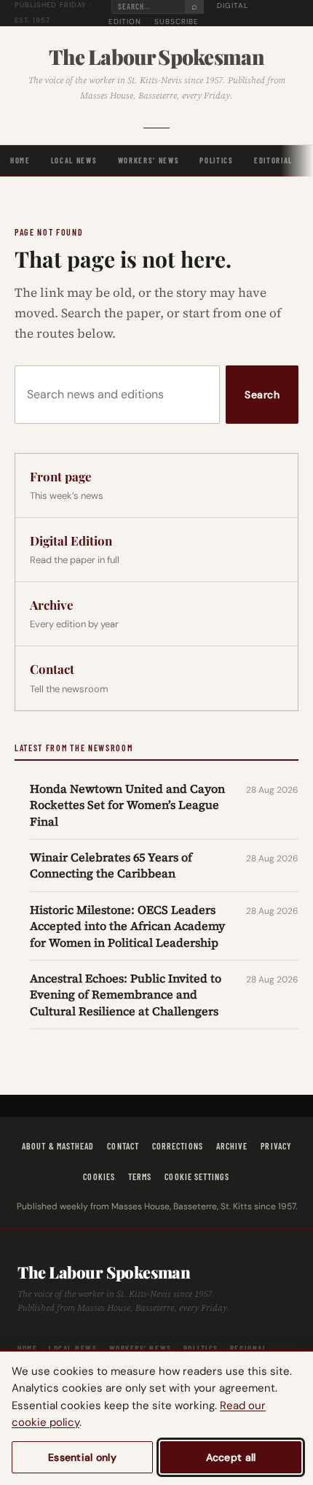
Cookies (99, 1176)
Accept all (231, 1457)
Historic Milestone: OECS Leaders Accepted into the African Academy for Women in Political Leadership (127, 926)
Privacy (276, 1146)
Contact (123, 1146)
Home (20, 160)
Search (262, 394)
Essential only (82, 1457)
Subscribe (176, 21)
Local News (74, 160)
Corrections (177, 1146)
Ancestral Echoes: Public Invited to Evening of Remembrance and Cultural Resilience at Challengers (125, 994)
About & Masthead (58, 1146)
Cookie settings (197, 1176)
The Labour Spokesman (156, 57)
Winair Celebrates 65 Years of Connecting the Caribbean (111, 865)
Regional (248, 1348)
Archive (232, 1146)
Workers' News (149, 160)
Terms (139, 1176)
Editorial (273, 160)
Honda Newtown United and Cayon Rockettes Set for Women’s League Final (127, 804)
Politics (216, 160)
